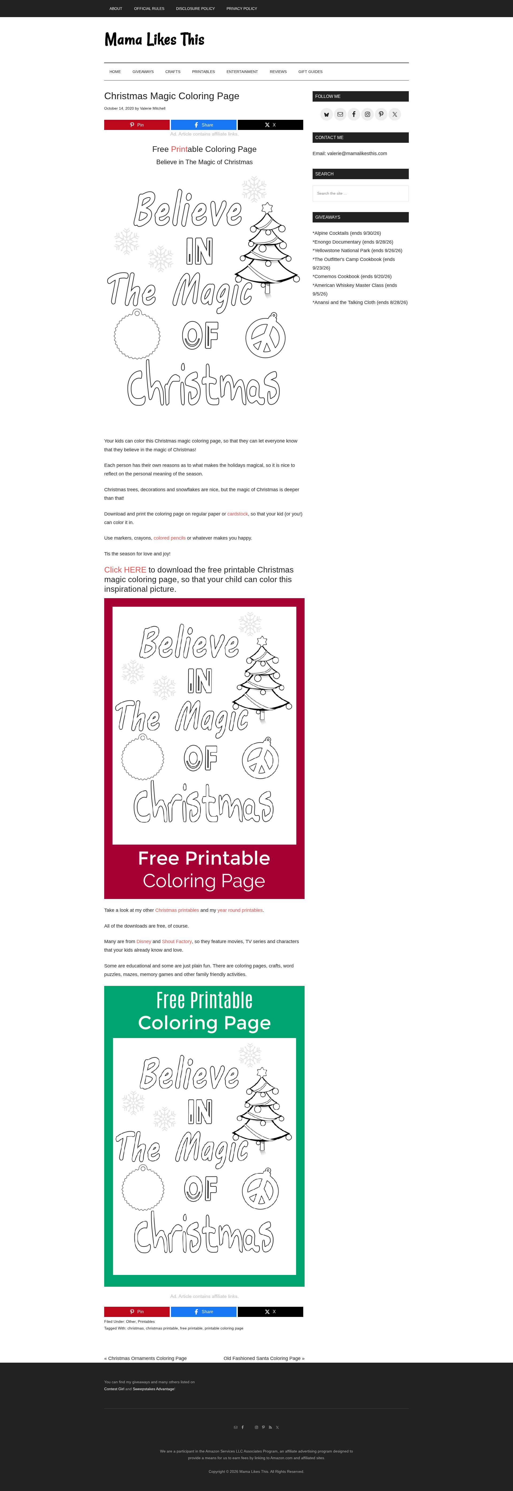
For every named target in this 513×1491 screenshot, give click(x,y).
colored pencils (170, 538)
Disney (144, 941)
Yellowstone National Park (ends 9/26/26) (358, 250)
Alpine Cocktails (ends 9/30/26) (347, 233)
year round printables (240, 910)
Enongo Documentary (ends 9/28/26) (353, 242)
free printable (191, 1328)
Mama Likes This (155, 40)
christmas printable (162, 1328)
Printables (146, 1321)
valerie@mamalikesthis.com (357, 153)
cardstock (237, 514)
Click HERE (125, 569)
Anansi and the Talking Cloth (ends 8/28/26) (361, 302)
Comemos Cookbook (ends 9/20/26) (353, 276)
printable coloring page (224, 1328)
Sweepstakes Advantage (153, 1389)
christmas (135, 1328)
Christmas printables (177, 910)
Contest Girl (114, 1389)
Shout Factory (177, 941)
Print (179, 149)
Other (131, 1321)
